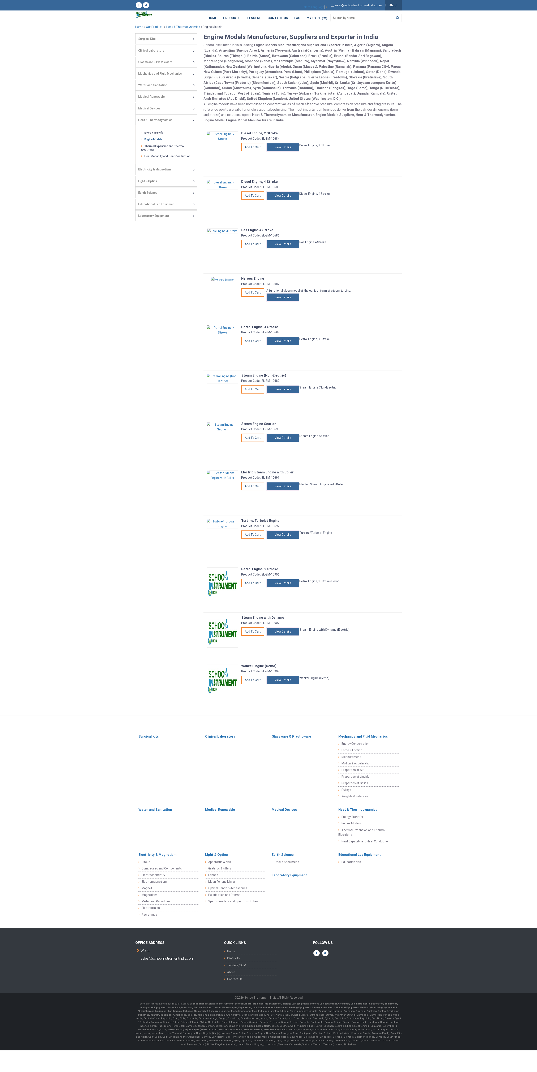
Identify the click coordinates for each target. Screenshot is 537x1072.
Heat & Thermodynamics (183, 27)
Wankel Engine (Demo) (258, 666)
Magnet (147, 888)
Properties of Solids (354, 783)
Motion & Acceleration (356, 763)
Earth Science (147, 192)
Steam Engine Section (258, 424)
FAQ (297, 18)
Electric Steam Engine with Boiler (267, 472)
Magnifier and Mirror (221, 881)
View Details (283, 147)
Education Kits (351, 862)
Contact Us (278, 18)
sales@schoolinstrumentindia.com (167, 958)
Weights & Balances (354, 796)
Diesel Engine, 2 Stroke (259, 133)
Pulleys (346, 789)
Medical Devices (149, 108)
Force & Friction (351, 750)
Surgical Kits (147, 38)
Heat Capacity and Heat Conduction (167, 156)
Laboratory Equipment (153, 215)
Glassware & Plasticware (155, 62)
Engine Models (153, 139)
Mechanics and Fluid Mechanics (160, 73)
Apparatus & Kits (219, 862)
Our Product (154, 27)
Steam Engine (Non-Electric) (263, 375)
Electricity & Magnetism (154, 169)
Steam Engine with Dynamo (262, 618)
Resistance (149, 914)
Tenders (254, 18)
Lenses (213, 875)
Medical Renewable (151, 96)
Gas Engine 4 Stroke (257, 230)
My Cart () (317, 18)
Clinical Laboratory (151, 50)
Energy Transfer (154, 132)
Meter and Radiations (156, 901)
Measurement (351, 757)
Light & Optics (147, 181)
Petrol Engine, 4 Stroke (259, 327)
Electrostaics (151, 908)
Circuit (146, 862)
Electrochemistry (153, 875)
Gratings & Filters (219, 868)
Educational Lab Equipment (157, 204)
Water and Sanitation (152, 85)
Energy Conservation (355, 743)
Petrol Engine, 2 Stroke (259, 569)
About (393, 5)
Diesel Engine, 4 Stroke (259, 182)
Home (212, 18)
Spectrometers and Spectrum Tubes (233, 901)
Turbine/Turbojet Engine (260, 521)
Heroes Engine (252, 279)
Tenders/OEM (236, 965)
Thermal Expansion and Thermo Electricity (162, 147)
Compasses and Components (162, 868)
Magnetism (149, 895)
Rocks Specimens (287, 862)
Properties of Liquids (355, 776)
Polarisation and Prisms (224, 895)
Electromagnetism (154, 881)
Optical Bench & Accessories (227, 888)
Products (231, 18)
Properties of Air (352, 770)
